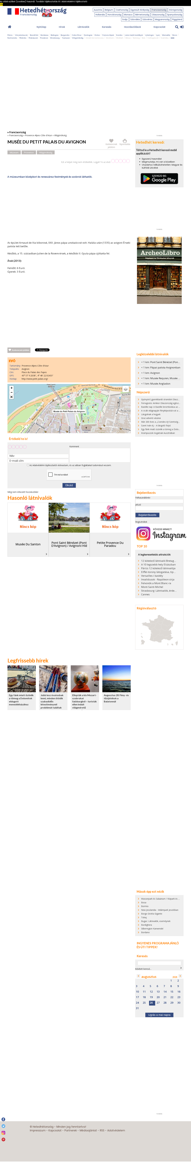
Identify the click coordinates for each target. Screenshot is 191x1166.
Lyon (158, 35)
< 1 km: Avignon (150, 373)
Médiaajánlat (88, 1130)
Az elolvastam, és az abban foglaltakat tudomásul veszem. (70, 465)
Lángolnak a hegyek (150, 414)
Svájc (125, 19)
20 (158, 997)
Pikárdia (22, 38)
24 (137, 1002)
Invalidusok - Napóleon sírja (157, 579)
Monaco (128, 14)
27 (158, 1002)
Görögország (175, 9)
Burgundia (65, 35)
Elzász (97, 35)
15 (171, 991)
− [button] (12, 392)
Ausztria (98, 9)
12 (151, 991)
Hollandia (100, 14)
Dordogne (88, 35)
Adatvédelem (116, 1130)
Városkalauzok (21, 35)
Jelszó (138, 504)
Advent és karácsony (95, 38)
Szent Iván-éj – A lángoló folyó (156, 425)
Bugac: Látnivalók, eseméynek (155, 921)
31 (137, 1008)
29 (171, 1002)
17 (137, 997)
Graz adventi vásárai (151, 418)
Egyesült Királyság (140, 9)
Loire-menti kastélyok (134, 35)
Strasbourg (55, 38)
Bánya (128, 38)
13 (158, 991)
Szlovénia (147, 19)
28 (165, 1002)
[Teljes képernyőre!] (11, 397)
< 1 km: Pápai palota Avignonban (160, 367)
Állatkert (119, 38)
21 (165, 997)
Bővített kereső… (143, 968)
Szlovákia (135, 19)
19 (151, 997)
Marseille (166, 35)
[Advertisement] (69, 210)
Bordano (145, 932)
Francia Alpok (108, 35)
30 (178, 1002)
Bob (143, 38)
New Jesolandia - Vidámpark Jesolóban (159, 909)
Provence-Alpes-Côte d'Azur (38, 135)
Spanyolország (174, 14)
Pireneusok (33, 38)
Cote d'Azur (76, 35)
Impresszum (38, 1130)
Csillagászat (152, 38)
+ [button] (12, 388)
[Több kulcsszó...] (172, 37)
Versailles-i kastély (152, 575)
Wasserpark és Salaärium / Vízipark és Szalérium (164, 898)
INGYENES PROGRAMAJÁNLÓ (158, 943)
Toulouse (66, 38)
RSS (102, 1130)
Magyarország (162, 19)
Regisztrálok (141, 521)
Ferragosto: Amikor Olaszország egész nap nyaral (165, 403)
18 (144, 997)
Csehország (122, 9)
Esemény (164, 38)
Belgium (109, 9)
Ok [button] (1, 4)
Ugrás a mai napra (159, 1014)
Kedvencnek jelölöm (20, 350)
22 (171, 997)
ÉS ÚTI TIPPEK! (147, 947)
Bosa (143, 902)
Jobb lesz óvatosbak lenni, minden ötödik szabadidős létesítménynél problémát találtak (52, 701)
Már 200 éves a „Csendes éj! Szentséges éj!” (162, 421)
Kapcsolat (159, 27)
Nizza (174, 35)
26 (151, 1002)
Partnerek (70, 1130)
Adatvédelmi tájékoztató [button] (74, 1)
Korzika (119, 35)
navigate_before (138, 976)
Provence (44, 38)
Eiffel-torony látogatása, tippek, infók (159, 572)
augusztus (148, 977)
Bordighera (146, 924)
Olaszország (158, 14)
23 (178, 997)
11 (144, 991)
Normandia (12, 38)
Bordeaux (44, 35)
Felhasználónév (142, 497)
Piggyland (177, 19)
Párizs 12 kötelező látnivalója (158, 568)
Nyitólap (41, 27)
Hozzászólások (132, 27)
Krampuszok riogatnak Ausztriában (158, 433)
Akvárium (110, 38)
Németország (142, 14)
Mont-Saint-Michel (152, 586)
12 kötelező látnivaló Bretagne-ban (159, 560)
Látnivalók (83, 27)
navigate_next (181, 968)
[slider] (120, 161)
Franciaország (159, 9)
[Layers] (125, 389)
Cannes (145, 594)
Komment (74, 446)
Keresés (106, 27)
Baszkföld (34, 35)
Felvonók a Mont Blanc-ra (156, 583)
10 (137, 991)
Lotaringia (149, 35)
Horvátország (114, 14)
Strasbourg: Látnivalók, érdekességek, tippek (159, 590)
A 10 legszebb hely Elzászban (158, 564)
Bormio (144, 906)
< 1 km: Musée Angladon (155, 383)
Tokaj (144, 917)
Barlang (136, 38)
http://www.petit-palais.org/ (35, 378)
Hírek (62, 27)
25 (144, 1002)
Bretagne (54, 35)
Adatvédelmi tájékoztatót (45, 465)
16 (178, 991)
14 (165, 991)
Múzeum (14, 152)
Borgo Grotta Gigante (151, 913)
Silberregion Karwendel (152, 928)
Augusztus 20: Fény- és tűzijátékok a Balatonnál (116, 698)
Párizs (10, 35)
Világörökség (77, 38)
